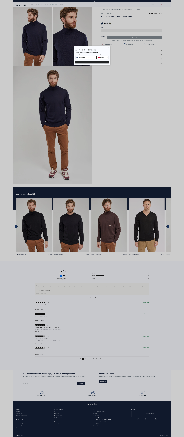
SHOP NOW (92, 62)
